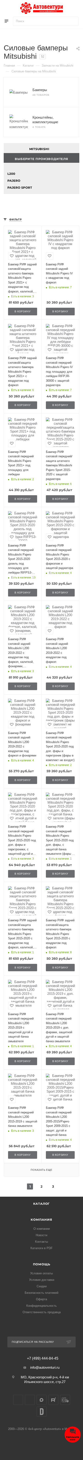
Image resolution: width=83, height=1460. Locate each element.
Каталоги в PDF (41, 1248)
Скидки (42, 1286)
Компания (41, 1219)
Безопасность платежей (41, 1292)
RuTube (53, 1400)
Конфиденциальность (41, 1305)
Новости (41, 1235)
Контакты (41, 1241)
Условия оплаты (41, 1273)
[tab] (41, 148)
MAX (42, 1400)
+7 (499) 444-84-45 (42, 1358)
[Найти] (72, 21)
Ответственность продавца (42, 1312)
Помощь (41, 1264)
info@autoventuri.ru (44, 1367)
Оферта (41, 1299)
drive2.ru (42, 1412)
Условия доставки (41, 1280)
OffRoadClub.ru (65, 1400)
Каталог (41, 1203)
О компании (41, 1228)
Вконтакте (18, 1400)
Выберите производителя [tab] (41, 159)
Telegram (30, 1400)
